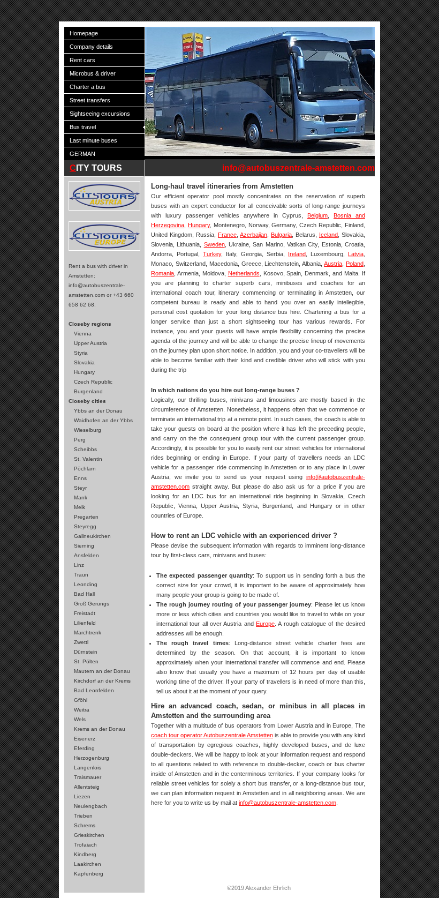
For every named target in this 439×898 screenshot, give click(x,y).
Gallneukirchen (92, 536)
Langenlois (87, 767)
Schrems (84, 825)
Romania (162, 273)
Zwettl (81, 642)
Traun (81, 575)
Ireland (297, 254)
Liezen (82, 796)
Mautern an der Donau (102, 671)
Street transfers (90, 100)
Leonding (85, 584)
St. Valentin (88, 459)
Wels (80, 719)
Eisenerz (84, 739)
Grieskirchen (89, 835)
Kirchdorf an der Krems (102, 681)
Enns (80, 478)
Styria (81, 353)
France (227, 234)
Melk (79, 507)
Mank (80, 497)
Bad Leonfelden (94, 690)
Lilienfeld (85, 623)
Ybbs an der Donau (98, 411)
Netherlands (244, 273)
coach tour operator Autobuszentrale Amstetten (212, 735)
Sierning (84, 546)
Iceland (328, 234)
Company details (91, 46)
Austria (333, 263)
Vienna (83, 333)
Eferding (84, 748)
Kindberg (85, 854)
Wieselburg (87, 430)
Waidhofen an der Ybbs (103, 420)
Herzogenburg (91, 758)
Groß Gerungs (91, 604)
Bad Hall (84, 594)
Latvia (356, 254)
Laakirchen (87, 864)
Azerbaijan (253, 234)
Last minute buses (93, 140)
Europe (265, 623)
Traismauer (87, 777)
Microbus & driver (93, 73)
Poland (355, 263)
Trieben (83, 816)
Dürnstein (85, 652)
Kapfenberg (88, 874)
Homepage (84, 33)
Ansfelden (86, 555)
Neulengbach (90, 806)
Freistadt (84, 613)
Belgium (317, 215)
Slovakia (84, 362)
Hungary (84, 372)
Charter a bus (87, 87)
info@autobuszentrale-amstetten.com (298, 168)
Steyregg (85, 526)
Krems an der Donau (99, 729)
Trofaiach (85, 845)
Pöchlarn (85, 469)
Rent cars (82, 60)
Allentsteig (87, 787)
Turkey (212, 254)
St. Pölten (86, 661)
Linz (79, 565)
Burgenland (88, 391)
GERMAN (82, 154)
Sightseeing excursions (100, 113)
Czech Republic (93, 382)
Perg (80, 440)
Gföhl (80, 700)
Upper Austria (90, 343)
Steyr (80, 488)
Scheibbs (85, 449)
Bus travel (83, 127)
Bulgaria (281, 234)
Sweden (214, 244)
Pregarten (86, 517)
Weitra (81, 710)
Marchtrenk (87, 632)
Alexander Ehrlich (268, 888)
